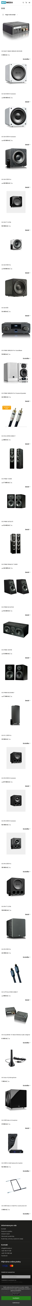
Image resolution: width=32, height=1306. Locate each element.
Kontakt (3, 1229)
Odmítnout (16, 1303)
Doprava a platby (6, 1231)
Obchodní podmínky (7, 1236)
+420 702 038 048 (6, 1253)
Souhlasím (16, 1298)
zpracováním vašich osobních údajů (11, 1282)
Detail (27, 102)
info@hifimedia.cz (6, 1248)
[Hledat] (23, 2)
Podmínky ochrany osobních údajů (12, 1239)
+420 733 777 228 (6, 1251)
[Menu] (29, 2)
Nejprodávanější (10, 15)
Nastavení (16, 1294)
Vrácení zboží (5, 1234)
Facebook (4, 1256)
